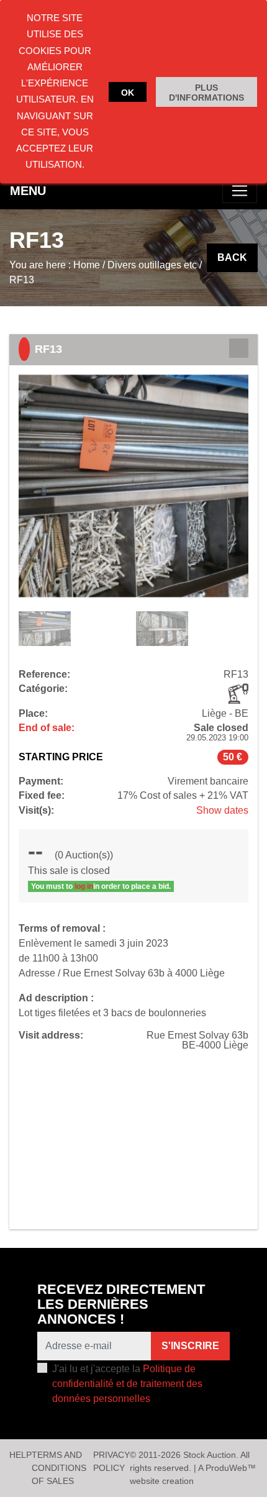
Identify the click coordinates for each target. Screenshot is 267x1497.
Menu (28, 191)
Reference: (44, 675)
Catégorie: (43, 689)
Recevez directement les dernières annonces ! (121, 1304)
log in (84, 886)
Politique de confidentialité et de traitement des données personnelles (127, 1383)
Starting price (61, 757)
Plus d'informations (206, 92)
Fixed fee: (42, 796)
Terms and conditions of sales (59, 1468)
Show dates (222, 810)
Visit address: (51, 1035)
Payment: (41, 781)
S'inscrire (190, 1345)
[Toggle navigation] (239, 190)
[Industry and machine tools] (238, 694)
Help (20, 1455)
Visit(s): (36, 811)
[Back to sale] (238, 348)
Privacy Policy (111, 1461)
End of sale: (47, 728)
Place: (33, 714)
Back (232, 257)
